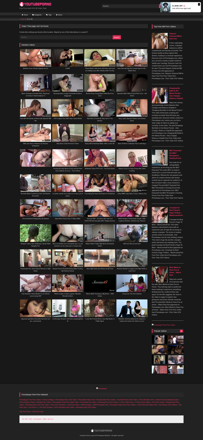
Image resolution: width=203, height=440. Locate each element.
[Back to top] (196, 434)
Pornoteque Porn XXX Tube (66, 400)
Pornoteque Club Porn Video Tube (66, 402)
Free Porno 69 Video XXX (147, 405)
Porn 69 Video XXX (146, 400)
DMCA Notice (48, 419)
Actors (60, 15)
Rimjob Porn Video (44, 402)
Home (26, 15)
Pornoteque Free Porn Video (30, 400)
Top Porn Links (37, 411)
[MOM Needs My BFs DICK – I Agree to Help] (159, 369)
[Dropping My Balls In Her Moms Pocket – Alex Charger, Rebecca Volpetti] (160, 103)
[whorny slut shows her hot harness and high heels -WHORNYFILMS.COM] (176, 369)
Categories (38, 15)
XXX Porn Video (158, 402)
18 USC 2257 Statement (32, 419)
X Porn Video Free (126, 402)
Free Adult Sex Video (88, 402)
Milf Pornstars (86, 405)
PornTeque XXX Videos (168, 405)
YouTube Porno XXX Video (127, 400)
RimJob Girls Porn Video (106, 400)
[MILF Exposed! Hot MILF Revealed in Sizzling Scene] (160, 165)
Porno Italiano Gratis (27, 402)
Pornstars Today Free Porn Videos (123, 405)
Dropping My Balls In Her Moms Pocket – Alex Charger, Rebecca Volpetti (176, 93)
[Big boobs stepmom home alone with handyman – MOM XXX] (159, 349)
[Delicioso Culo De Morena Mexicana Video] (159, 339)
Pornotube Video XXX (86, 400)
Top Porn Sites (24, 411)
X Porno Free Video (142, 402)
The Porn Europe (46, 407)
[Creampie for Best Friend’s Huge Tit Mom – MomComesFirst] (160, 222)
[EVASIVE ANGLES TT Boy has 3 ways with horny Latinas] (159, 359)
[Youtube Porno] (35, 4)
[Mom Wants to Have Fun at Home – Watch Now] (160, 282)
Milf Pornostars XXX (100, 405)
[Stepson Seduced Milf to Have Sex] (160, 48)
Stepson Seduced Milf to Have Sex (175, 36)
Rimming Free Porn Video (108, 402)
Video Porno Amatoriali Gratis (167, 400)
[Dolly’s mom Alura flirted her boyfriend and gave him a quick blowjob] (176, 339)
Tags (49, 15)
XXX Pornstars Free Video (64, 407)
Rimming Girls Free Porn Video (37, 405)
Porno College (48, 400)
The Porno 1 (33, 407)
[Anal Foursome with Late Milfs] (176, 349)
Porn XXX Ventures (58, 405)
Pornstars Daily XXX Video (86, 407)
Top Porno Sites (73, 405)
